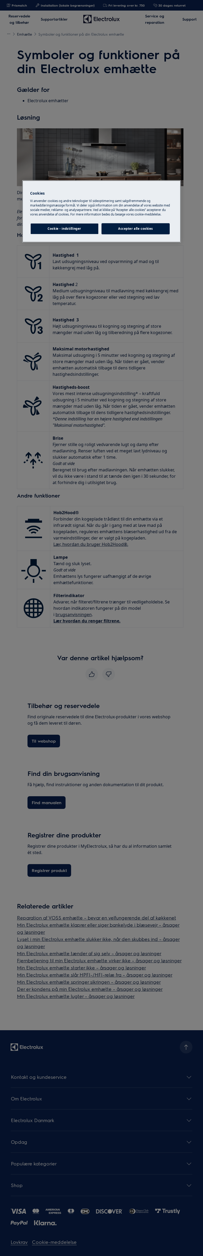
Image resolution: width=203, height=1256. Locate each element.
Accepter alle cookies (135, 229)
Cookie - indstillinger (64, 229)
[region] (101, 211)
